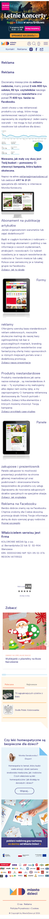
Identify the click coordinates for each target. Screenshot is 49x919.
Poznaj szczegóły (10, 523)
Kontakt (10, 49)
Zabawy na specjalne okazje (18, 655)
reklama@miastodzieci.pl (33, 176)
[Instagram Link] (31, 49)
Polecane (9, 684)
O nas (20, 904)
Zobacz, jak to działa (12, 269)
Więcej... (24, 790)
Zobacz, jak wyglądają (13, 497)
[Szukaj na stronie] (34, 43)
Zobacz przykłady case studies (18, 411)
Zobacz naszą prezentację (16, 362)
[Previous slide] (2, 644)
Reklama (22, 49)
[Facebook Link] (36, 49)
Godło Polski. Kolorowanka (27, 710)
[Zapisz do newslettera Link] (41, 49)
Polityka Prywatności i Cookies (24, 908)
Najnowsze (32, 684)
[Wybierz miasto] (39, 43)
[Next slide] (46, 644)
